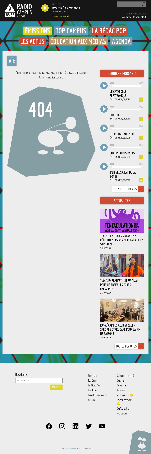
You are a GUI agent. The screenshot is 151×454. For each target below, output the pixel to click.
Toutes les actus (126, 346)
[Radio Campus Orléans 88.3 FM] (18, 10)
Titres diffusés (59, 16)
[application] (126, 86)
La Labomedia (70, 448)
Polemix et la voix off (132, 17)
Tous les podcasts (125, 189)
